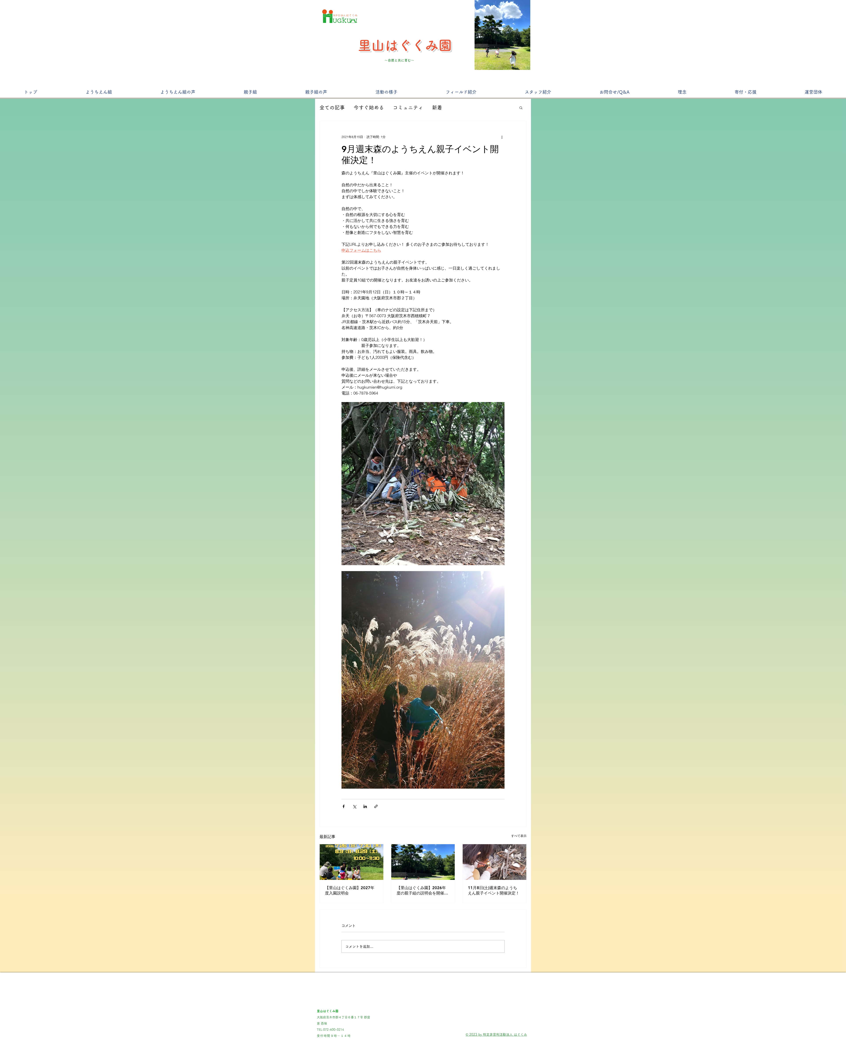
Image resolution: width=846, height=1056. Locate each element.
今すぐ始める (369, 107)
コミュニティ (408, 107)
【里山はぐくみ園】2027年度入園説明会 (349, 890)
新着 (437, 107)
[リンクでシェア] (376, 806)
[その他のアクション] (502, 137)
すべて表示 (519, 836)
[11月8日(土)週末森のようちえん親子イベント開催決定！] (494, 862)
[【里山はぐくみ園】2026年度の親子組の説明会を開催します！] (423, 862)
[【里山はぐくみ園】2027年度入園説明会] (351, 862)
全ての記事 (332, 107)
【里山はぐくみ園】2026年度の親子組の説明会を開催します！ (422, 890)
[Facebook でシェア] (343, 806)
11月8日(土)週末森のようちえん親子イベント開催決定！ (493, 890)
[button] (521, 107)
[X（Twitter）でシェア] (354, 806)
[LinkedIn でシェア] (365, 806)
